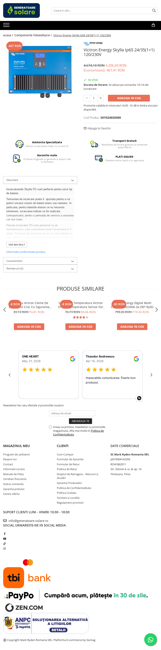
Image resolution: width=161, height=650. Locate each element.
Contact (8, 464)
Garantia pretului (13, 489)
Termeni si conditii (68, 498)
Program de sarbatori (16, 454)
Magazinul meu (16, 446)
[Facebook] (4, 534)
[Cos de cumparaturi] (153, 25)
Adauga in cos (129, 98)
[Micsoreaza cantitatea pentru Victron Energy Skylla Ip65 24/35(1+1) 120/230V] (87, 98)
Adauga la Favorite (99, 128)
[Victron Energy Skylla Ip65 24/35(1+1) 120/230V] (40, 70)
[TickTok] (4, 543)
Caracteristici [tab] (14, 261)
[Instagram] (4, 548)
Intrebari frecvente (14, 479)
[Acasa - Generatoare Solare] (24, 10)
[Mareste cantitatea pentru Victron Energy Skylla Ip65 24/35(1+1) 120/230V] (100, 98)
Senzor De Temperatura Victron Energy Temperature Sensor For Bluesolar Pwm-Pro (80, 305)
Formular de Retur (68, 464)
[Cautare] (154, 10)
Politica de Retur (67, 469)
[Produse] (6, 26)
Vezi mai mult (17, 244)
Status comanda (13, 484)
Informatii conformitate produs (25, 252)
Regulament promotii (70, 502)
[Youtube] (4, 539)
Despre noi (10, 459)
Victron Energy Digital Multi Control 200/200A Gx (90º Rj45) (132, 305)
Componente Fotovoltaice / (33, 35)
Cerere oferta (11, 494)
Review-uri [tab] (14, 268)
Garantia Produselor (69, 483)
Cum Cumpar (65, 454)
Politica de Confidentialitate (74, 488)
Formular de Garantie (70, 459)
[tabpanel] (40, 70)
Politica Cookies (66, 493)
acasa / (8, 35)
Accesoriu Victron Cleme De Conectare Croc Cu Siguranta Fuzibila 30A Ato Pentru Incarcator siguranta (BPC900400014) (29, 305)
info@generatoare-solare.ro (28, 521)
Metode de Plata (13, 474)
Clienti (63, 446)
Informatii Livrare (14, 469)
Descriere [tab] (12, 180)
